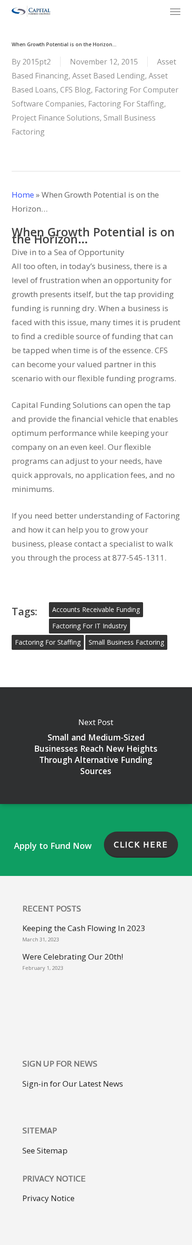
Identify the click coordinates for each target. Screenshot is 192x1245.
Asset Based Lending (108, 76)
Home (23, 194)
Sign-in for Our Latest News (72, 1083)
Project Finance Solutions (56, 118)
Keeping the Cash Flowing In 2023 (83, 928)
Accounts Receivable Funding (96, 609)
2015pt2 (36, 62)
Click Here (141, 844)
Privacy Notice (48, 1198)
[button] (175, 11)
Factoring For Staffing (126, 104)
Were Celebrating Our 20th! (72, 956)
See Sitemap (45, 1150)
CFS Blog (75, 90)
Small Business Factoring (126, 642)
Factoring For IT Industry (89, 625)
